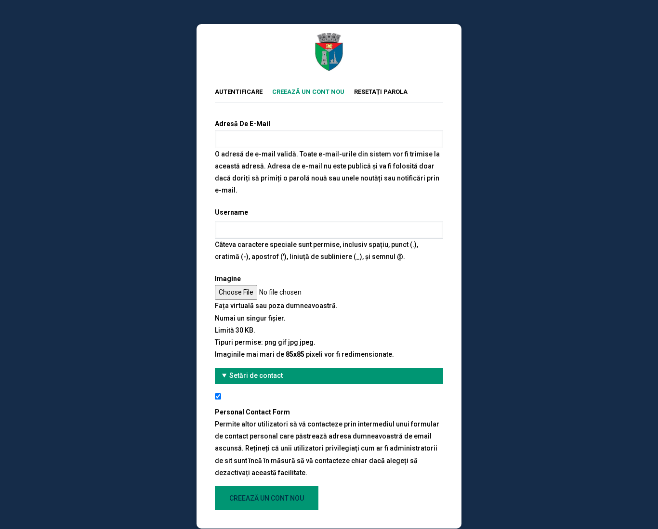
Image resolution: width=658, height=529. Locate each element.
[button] (329, 376)
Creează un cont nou (313, 91)
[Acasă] (329, 38)
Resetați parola (381, 91)
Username (231, 212)
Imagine (228, 279)
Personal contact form (252, 412)
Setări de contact (256, 375)
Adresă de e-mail (242, 124)
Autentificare (239, 91)
